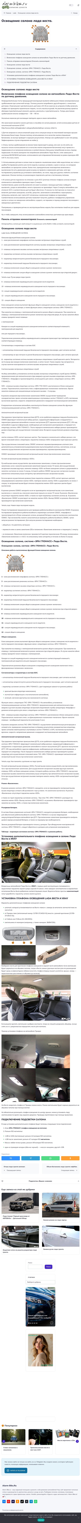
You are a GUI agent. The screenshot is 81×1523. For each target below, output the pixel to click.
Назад (75, 13)
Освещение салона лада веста (18, 54)
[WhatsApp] (35, 1501)
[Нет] (79, 1518)
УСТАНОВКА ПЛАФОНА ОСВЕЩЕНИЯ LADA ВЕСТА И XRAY (30, 79)
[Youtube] (8, 1501)
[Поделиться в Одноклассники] (70, 1158)
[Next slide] (51, 1322)
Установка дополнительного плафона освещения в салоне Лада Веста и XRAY (36, 75)
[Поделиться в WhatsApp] (50, 1158)
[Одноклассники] (17, 1501)
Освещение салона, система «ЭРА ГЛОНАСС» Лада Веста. (29, 68)
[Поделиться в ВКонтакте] (10, 1158)
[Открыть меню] (78, 5)
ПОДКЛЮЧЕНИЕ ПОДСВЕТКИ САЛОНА (22, 82)
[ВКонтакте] (4, 1501)
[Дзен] (26, 1501)
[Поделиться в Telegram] (30, 1158)
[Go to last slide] (3, 1441)
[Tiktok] (22, 1501)
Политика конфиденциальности (12, 1510)
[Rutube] (13, 1501)
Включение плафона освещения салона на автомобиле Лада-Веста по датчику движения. (41, 58)
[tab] (32, 1323)
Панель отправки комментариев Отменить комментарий (28, 61)
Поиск (30, 1263)
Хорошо (41, 1520)
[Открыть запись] (20, 1208)
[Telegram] (31, 1501)
